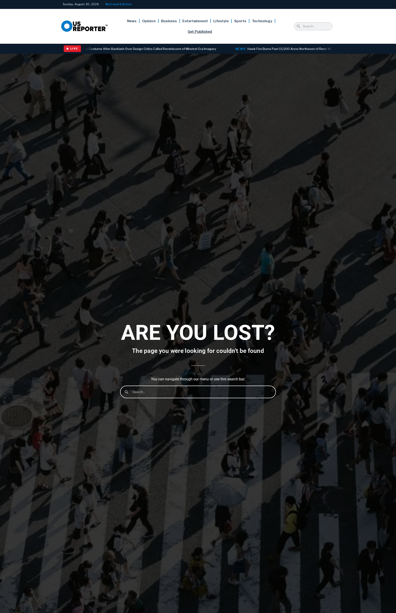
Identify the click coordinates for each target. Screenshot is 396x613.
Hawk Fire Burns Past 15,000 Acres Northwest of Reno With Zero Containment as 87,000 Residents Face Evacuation (260, 49)
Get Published (200, 32)
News (132, 21)
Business (169, 21)
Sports (240, 21)
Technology (262, 21)
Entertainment (195, 21)
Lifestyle (221, 21)
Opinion (149, 21)
